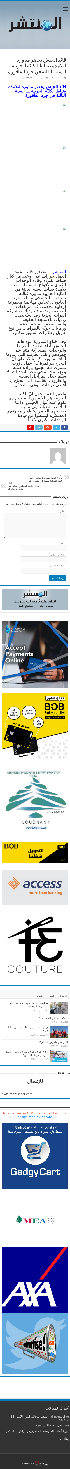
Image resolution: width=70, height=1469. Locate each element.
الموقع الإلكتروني (57, 565)
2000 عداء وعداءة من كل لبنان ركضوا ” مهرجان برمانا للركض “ (26, 1053)
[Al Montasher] (35, 24)
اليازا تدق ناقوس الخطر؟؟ (53, 1042)
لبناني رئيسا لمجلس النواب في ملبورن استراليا (23, 486)
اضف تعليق (40, 78)
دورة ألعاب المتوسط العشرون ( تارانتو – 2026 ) (37, 1431)
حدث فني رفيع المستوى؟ (53, 1018)
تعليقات (40, 995)
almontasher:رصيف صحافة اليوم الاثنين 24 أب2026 (29, 1005)
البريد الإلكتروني (57, 554)
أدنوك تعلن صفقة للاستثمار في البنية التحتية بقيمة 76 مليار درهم (45, 478)
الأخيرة (63, 995)
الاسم (62, 543)
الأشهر (52, 995)
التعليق (62, 511)
